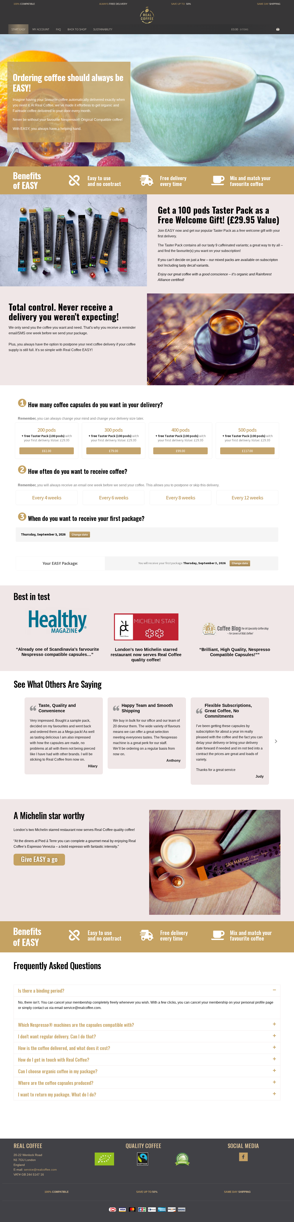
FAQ (58, 29)
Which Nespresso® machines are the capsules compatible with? (76, 1024)
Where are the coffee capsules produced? (55, 1082)
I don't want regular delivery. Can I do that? (57, 1036)
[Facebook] (243, 1157)
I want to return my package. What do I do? (57, 1094)
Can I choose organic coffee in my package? (57, 1071)
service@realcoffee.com (40, 1169)
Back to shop (77, 29)
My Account (40, 29)
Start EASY (18, 29)
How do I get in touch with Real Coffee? (53, 1059)
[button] (51, 541)
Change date (80, 534)
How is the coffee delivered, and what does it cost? (64, 1047)
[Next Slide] (275, 741)
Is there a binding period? (41, 990)
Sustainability (102, 29)
